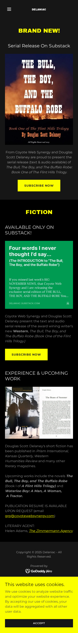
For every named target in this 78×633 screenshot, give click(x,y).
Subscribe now (26, 354)
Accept (39, 623)
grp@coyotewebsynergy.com (29, 516)
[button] (10, 9)
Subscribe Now (39, 185)
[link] (39, 9)
